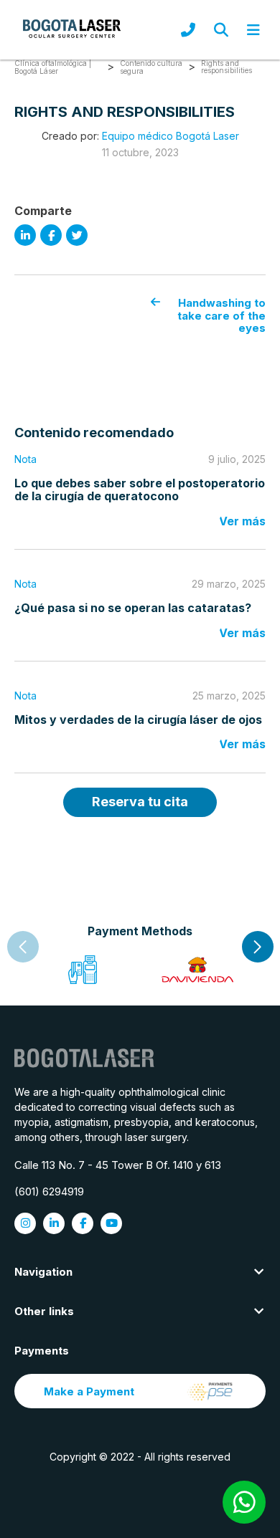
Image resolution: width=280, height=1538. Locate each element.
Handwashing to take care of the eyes (221, 315)
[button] (258, 947)
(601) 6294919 (49, 1191)
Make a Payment (89, 1391)
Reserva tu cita (140, 801)
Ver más (242, 521)
